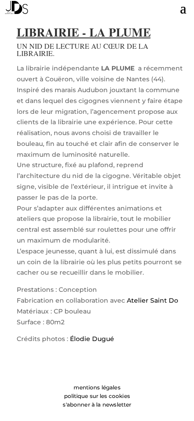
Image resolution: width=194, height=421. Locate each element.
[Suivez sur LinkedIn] (79, 368)
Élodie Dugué (92, 339)
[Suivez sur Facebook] (115, 368)
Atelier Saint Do (152, 300)
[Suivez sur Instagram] (97, 368)
